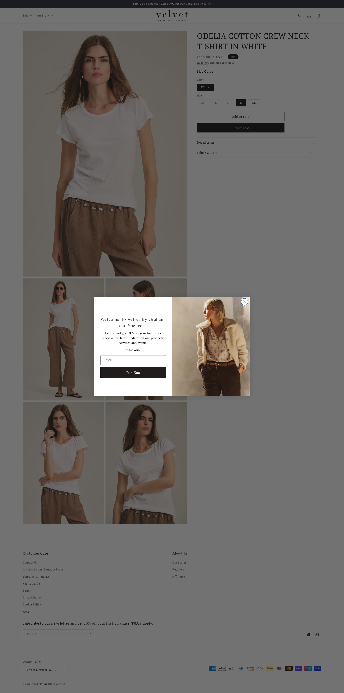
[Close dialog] (244, 301)
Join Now (133, 372)
